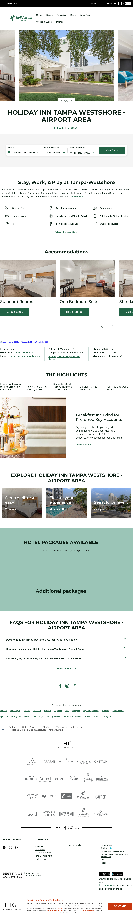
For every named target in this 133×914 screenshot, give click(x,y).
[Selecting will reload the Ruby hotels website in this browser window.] (73, 778)
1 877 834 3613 (32, 875)
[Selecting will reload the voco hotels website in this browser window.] (59, 778)
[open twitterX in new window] (73, 686)
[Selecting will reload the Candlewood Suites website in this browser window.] (101, 813)
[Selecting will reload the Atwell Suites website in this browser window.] (49, 813)
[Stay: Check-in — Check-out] (23, 152)
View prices (112, 150)
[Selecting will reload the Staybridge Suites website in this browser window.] (66, 813)
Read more (77, 196)
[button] (126, 3)
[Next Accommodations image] (112, 326)
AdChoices (105, 848)
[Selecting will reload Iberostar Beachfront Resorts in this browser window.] (102, 778)
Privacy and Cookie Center (112, 852)
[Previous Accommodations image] (102, 326)
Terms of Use (106, 845)
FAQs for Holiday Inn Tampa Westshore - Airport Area (66, 625)
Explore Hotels (74, 845)
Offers (39, 15)
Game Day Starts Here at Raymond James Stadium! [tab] (62, 387)
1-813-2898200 (24, 352)
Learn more (82, 444)
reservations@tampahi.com (24, 356)
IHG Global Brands (43, 853)
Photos (59, 21)
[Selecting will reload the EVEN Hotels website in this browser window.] (49, 796)
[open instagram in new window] (66, 686)
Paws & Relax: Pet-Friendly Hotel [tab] (37, 388)
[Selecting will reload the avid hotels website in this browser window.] (32, 813)
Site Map (105, 860)
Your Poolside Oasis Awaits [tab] (117, 388)
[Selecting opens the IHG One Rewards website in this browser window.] (66, 827)
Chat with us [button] (12, 4)
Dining (73, 15)
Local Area (85, 15)
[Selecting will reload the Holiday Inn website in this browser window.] (84, 796)
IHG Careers (40, 849)
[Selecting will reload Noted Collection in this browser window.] (45, 778)
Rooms (49, 15)
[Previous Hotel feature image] (61, 101)
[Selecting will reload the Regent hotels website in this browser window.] (49, 760)
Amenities (61, 15)
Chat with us (40, 859)
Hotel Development (43, 856)
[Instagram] (16, 847)
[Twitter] (10, 847)
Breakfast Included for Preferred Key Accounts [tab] (11, 387)
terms (60, 908)
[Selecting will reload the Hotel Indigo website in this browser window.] (31, 778)
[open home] (4, 729)
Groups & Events (44, 21)
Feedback (105, 863)
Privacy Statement (87, 910)
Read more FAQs (66, 668)
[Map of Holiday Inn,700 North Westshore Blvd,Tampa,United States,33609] (24, 342)
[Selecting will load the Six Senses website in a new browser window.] (32, 760)
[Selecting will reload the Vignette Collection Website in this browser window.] (84, 760)
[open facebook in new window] (59, 686)
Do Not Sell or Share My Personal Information (115, 856)
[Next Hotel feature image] (71, 101)
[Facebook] (5, 847)
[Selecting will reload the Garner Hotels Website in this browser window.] (101, 796)
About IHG (39, 846)
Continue (120, 906)
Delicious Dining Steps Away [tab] (88, 388)
